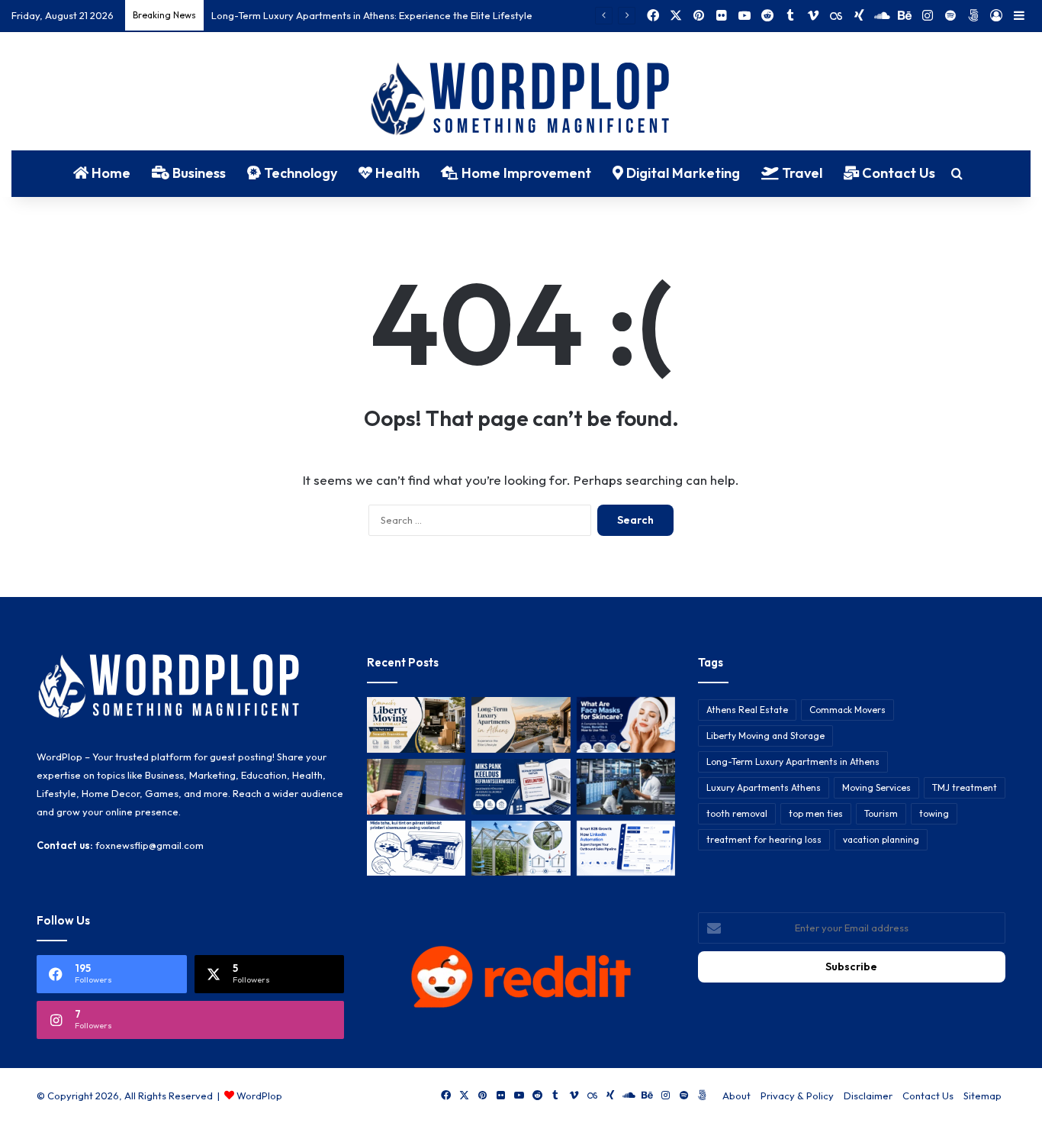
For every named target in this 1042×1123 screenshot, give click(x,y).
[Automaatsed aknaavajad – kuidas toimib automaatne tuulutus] (520, 848)
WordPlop (259, 1095)
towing (934, 813)
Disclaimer (868, 1095)
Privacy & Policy (797, 1095)
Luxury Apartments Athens (763, 787)
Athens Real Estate (747, 709)
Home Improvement (524, 173)
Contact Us (897, 173)
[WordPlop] (521, 100)
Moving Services (876, 787)
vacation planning (881, 839)
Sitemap (982, 1095)
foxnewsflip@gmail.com (149, 845)
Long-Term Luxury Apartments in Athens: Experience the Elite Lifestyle (371, 15)
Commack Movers (847, 709)
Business (197, 173)
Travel (800, 173)
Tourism (881, 813)
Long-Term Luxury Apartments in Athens (793, 761)
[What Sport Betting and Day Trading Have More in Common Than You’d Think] (416, 787)
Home (109, 173)
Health (396, 173)
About (736, 1095)
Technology (299, 173)
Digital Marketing (681, 173)
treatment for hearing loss (764, 839)
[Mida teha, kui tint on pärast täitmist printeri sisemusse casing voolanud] (416, 848)
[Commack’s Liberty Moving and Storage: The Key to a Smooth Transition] (416, 725)
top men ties (816, 813)
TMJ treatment (964, 787)
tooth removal (736, 813)
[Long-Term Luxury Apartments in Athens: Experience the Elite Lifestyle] (520, 725)
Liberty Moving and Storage (765, 735)
